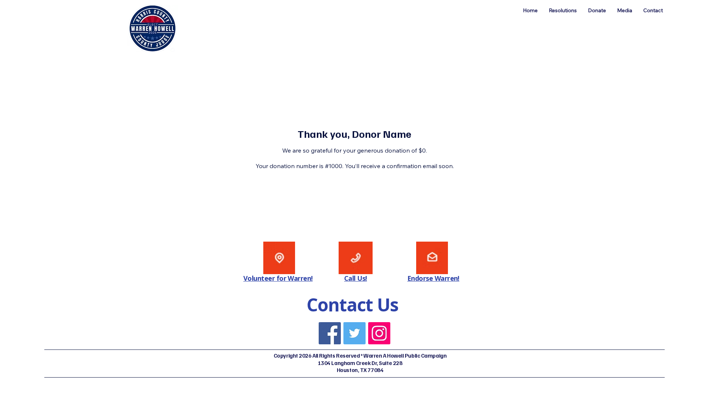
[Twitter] (354, 333)
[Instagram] (379, 333)
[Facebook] (330, 333)
